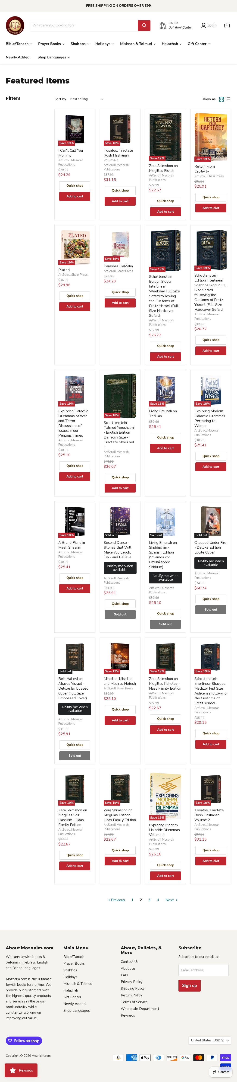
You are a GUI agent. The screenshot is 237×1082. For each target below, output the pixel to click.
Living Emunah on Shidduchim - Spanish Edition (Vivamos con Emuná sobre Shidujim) (163, 555)
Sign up (189, 985)
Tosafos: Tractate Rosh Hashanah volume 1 (118, 155)
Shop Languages (52, 57)
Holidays (103, 43)
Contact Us (129, 961)
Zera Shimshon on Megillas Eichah (163, 168)
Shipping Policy (133, 988)
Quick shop (74, 185)
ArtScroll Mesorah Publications (70, 162)
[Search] (144, 25)
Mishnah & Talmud (136, 43)
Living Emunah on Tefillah (163, 414)
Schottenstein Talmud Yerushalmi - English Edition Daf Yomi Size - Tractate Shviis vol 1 (119, 435)
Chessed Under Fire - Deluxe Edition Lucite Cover (210, 547)
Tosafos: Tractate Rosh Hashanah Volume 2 (209, 815)
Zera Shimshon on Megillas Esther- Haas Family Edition (120, 815)
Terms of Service (134, 1002)
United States (207, 1040)
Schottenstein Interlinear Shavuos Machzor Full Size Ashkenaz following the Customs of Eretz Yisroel (210, 691)
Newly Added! (18, 57)
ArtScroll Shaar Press (209, 176)
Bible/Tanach (17, 43)
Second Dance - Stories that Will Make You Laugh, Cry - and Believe (117, 550)
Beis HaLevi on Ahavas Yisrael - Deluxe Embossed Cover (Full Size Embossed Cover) (73, 688)
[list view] (228, 99)
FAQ (124, 975)
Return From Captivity (204, 169)
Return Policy (131, 995)
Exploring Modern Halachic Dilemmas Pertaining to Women (209, 418)
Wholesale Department (140, 1008)
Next (170, 900)
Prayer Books (50, 43)
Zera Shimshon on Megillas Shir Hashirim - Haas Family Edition (72, 817)
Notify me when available (120, 567)
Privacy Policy (132, 982)
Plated (64, 269)
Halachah (170, 43)
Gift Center (197, 43)
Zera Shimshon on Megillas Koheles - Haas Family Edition (165, 683)
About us (128, 968)
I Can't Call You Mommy (70, 153)
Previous (117, 900)
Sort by (60, 99)
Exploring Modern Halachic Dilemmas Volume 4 (164, 830)
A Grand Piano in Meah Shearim (71, 545)
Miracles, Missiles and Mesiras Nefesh (120, 681)
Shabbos (79, 43)
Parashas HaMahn (118, 266)
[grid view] (221, 99)
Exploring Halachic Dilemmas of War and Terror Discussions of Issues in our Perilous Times (73, 423)
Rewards (128, 1015)
